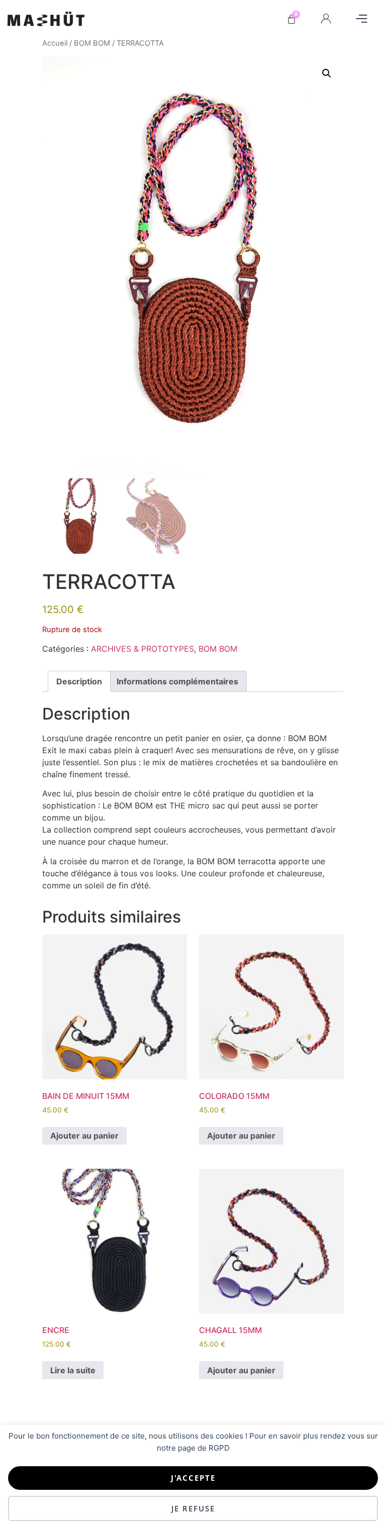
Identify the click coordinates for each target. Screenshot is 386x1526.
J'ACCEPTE (193, 1478)
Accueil (54, 43)
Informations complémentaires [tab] (177, 681)
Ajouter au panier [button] (84, 1136)
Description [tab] (79, 681)
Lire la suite (72, 1370)
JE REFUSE (193, 1508)
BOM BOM (92, 43)
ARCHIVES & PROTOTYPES (142, 649)
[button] (361, 19)
